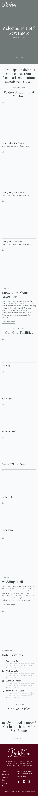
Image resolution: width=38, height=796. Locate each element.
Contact (4, 786)
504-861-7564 (21, 776)
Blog (3, 780)
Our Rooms (5, 774)
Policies (4, 783)
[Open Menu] (34, 4)
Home (4, 771)
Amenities (5, 777)
